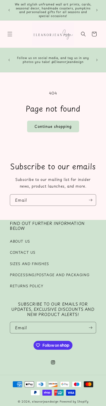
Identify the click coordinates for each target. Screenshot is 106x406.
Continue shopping (53, 126)
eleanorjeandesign (45, 401)
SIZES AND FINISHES (29, 263)
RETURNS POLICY (26, 286)
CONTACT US (22, 252)
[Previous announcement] (9, 10)
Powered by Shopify (74, 401)
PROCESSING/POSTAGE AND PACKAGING (49, 274)
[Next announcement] (96, 10)
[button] (9, 34)
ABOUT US (20, 241)
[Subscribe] (90, 200)
